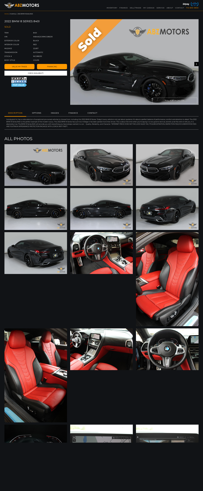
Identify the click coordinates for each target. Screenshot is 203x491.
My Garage (148, 8)
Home (6, 14)
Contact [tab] (92, 113)
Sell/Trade (135, 8)
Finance (123, 8)
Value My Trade (19, 67)
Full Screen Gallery (174, 101)
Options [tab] (36, 113)
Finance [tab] (73, 113)
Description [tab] (15, 113)
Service (161, 8)
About (170, 8)
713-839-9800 (192, 8)
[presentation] (196, 64)
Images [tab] (55, 113)
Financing (52, 67)
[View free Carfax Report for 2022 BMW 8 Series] (19, 82)
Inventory (13, 14)
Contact (179, 8)
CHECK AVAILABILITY (36, 73)
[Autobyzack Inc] (21, 5)
